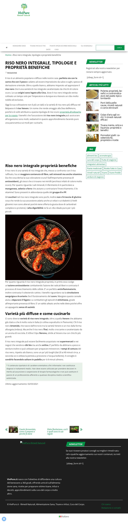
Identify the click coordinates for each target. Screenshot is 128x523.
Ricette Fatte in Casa (112, 168)
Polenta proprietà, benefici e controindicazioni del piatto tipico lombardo (111, 94)
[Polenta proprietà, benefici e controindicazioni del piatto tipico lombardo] (92, 94)
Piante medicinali (94, 168)
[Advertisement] (87, 21)
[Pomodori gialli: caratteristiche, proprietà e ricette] (92, 137)
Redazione (12, 73)
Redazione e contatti (111, 507)
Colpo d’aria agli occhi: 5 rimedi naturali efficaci (110, 117)
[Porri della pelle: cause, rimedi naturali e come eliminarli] (92, 106)
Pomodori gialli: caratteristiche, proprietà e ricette (110, 138)
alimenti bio (92, 155)
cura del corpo (93, 160)
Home (8, 55)
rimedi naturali (93, 172)
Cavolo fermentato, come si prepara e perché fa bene (27, 431)
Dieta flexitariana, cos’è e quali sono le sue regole (57, 431)
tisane (104, 172)
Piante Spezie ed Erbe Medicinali (63, 46)
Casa (56, 49)
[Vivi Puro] (6, 47)
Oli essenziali (86, 46)
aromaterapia (105, 155)
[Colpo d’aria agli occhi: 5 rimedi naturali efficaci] (92, 117)
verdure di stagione (95, 177)
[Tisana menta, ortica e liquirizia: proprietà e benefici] (92, 127)
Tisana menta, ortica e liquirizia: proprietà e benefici (111, 128)
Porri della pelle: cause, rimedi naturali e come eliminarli (111, 105)
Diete (48, 49)
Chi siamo (106, 504)
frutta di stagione (109, 160)
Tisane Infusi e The (38, 46)
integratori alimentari (96, 164)
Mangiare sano (19, 46)
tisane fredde (115, 172)
